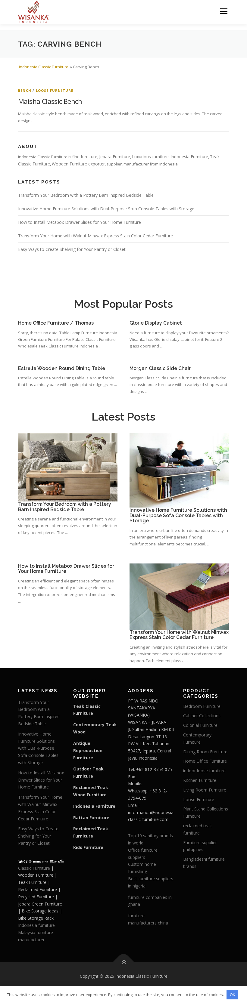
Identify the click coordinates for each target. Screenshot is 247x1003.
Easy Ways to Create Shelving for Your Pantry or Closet (72, 249)
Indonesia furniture (36, 925)
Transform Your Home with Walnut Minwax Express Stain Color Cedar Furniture (95, 236)
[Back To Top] (123, 962)
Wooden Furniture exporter (78, 164)
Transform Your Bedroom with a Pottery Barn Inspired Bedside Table (86, 195)
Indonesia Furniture (189, 156)
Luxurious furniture (150, 156)
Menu (223, 11)
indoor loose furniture (204, 770)
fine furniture (84, 156)
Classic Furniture (34, 868)
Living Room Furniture (204, 790)
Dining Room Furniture (205, 752)
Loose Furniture (54, 90)
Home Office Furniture (205, 761)
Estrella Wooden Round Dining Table (61, 368)
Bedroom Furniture (201, 706)
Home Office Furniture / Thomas (56, 323)
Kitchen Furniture (199, 780)
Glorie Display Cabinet (156, 323)
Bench (24, 90)
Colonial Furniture (200, 725)
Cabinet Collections (201, 715)
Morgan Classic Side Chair (160, 368)
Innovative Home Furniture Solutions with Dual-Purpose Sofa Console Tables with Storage (106, 208)
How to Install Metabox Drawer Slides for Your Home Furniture (79, 222)
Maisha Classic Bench (50, 101)
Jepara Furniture (114, 156)
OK (232, 994)
